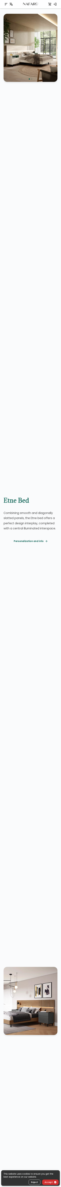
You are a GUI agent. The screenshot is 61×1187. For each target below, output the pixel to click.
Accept (49, 1182)
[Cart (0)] (49, 4)
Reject (34, 1182)
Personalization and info (29, 541)
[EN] (11, 4)
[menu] (6, 4)
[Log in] (54, 4)
